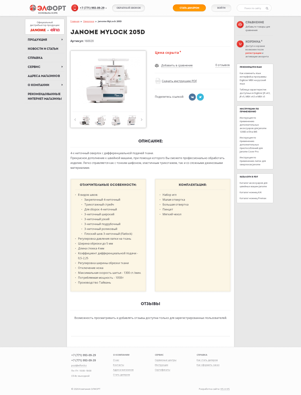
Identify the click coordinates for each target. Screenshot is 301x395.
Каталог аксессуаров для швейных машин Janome (253, 184)
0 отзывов (222, 65)
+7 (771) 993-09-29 (83, 355)
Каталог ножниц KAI (250, 192)
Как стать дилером (207, 360)
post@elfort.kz (79, 365)
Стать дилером (121, 374)
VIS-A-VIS (225, 388)
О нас (116, 360)
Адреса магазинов (123, 369)
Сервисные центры (165, 360)
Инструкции (161, 364)
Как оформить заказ (208, 364)
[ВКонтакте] (192, 97)
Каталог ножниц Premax (253, 198)
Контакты (118, 364)
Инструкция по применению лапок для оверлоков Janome (253, 161)
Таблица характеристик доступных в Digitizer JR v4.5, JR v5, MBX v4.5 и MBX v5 (255, 93)
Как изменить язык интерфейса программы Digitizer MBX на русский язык (253, 78)
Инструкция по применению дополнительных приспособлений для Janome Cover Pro (251, 144)
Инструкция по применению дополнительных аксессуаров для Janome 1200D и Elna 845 (253, 124)
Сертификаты (162, 369)
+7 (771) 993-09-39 (83, 360)
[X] (200, 97)
